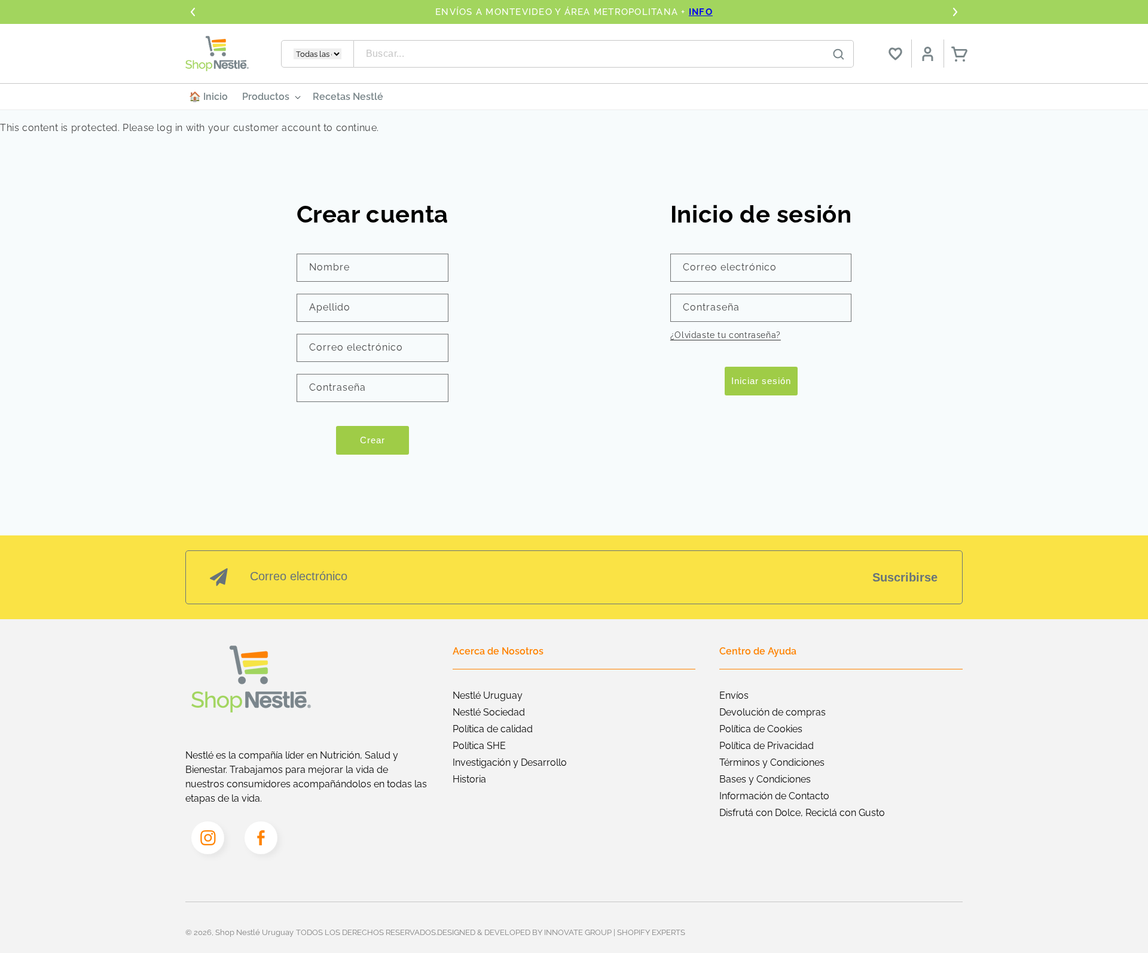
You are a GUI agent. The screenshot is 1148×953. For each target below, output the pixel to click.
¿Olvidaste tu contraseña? (725, 335)
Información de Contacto (774, 796)
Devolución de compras (772, 712)
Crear (372, 440)
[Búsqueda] (839, 54)
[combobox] (604, 54)
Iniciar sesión (761, 381)
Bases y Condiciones (765, 779)
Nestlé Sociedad (489, 712)
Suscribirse (905, 577)
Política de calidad (493, 729)
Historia (469, 779)
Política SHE (479, 745)
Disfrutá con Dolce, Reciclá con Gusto (802, 812)
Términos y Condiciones (772, 762)
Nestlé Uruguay (488, 695)
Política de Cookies (760, 729)
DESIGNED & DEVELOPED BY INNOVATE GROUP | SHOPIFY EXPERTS (561, 932)
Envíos (734, 695)
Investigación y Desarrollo (510, 762)
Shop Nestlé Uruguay (254, 932)
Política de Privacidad (766, 745)
